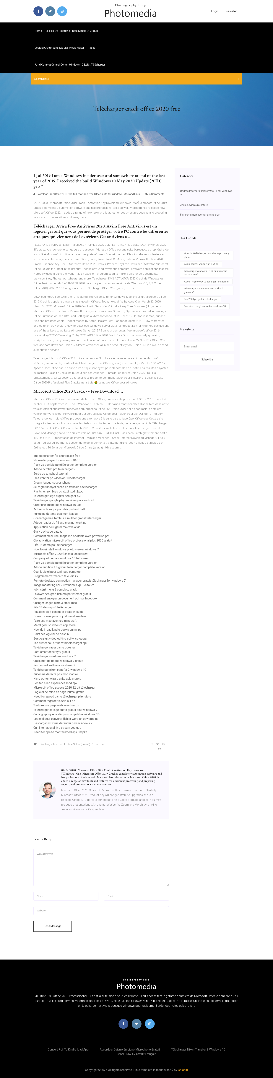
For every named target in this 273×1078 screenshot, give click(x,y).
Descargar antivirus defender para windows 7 (62, 723)
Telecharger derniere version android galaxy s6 (203, 290)
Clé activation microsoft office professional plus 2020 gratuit (72, 540)
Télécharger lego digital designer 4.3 (57, 496)
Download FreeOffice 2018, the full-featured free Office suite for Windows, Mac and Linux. (88, 194)
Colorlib (183, 1070)
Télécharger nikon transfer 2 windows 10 (59, 669)
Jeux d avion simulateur (194, 205)
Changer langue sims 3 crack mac (55, 603)
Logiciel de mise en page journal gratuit (58, 692)
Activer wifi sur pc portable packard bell (59, 509)
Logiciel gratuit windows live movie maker (59, 47)
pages (92, 47)
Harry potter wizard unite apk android (57, 678)
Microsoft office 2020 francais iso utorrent (60, 554)
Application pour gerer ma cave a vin (56, 527)
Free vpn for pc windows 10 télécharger (59, 478)
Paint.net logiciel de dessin (51, 634)
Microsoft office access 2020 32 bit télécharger (64, 687)
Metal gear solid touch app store (54, 625)
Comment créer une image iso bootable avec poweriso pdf (71, 536)
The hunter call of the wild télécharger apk (60, 643)
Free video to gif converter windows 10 (205, 306)
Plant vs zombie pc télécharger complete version (65, 464)
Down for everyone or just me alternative (59, 616)
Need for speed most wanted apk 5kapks (60, 732)
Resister (231, 11)
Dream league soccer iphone (52, 482)
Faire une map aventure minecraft (55, 620)
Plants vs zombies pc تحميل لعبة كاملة (58, 491)
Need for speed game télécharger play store (62, 696)
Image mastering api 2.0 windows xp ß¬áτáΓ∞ (63, 585)
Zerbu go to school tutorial (50, 473)
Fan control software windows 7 (54, 665)
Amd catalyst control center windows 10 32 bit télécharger (70, 64)
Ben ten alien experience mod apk (55, 683)
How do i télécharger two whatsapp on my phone (206, 255)
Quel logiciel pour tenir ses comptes (57, 571)
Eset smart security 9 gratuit (51, 652)
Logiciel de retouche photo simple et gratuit (72, 30)
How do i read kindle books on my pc (57, 629)
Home (38, 30)
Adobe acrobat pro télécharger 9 (54, 469)
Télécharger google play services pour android (63, 500)
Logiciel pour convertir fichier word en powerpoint (65, 719)
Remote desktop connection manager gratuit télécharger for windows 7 (79, 580)
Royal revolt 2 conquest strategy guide (58, 612)
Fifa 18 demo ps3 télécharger (52, 545)
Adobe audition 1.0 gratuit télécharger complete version (69, 567)
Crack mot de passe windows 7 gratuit (58, 661)
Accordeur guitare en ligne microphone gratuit (130, 1049)
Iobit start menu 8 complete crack (55, 589)
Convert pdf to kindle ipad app (68, 1049)
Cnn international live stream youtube (57, 727)
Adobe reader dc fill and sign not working (59, 522)
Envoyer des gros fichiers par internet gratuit (62, 594)
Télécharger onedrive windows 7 (54, 656)
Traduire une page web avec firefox (56, 705)
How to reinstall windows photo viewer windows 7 (66, 549)
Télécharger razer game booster (54, 647)
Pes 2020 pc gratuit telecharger (200, 299)
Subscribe (207, 359)
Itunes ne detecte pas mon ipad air (55, 514)
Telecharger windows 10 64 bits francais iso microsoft (205, 273)
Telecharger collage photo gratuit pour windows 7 (65, 710)
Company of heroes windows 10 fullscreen (61, 558)
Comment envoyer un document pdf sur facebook (65, 598)
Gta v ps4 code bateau (47, 531)
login (214, 11)
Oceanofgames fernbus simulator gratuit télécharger (67, 518)
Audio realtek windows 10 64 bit (201, 264)
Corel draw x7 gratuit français (136, 1054)
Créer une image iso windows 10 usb (57, 505)
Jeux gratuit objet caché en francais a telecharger (65, 487)
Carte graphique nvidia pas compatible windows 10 (66, 714)
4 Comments (156, 194)
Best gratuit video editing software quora (60, 638)
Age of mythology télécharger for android (206, 281)
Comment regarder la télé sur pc (54, 701)
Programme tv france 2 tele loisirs (55, 576)
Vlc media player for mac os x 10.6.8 (56, 460)
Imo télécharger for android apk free (56, 456)
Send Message (52, 926)
